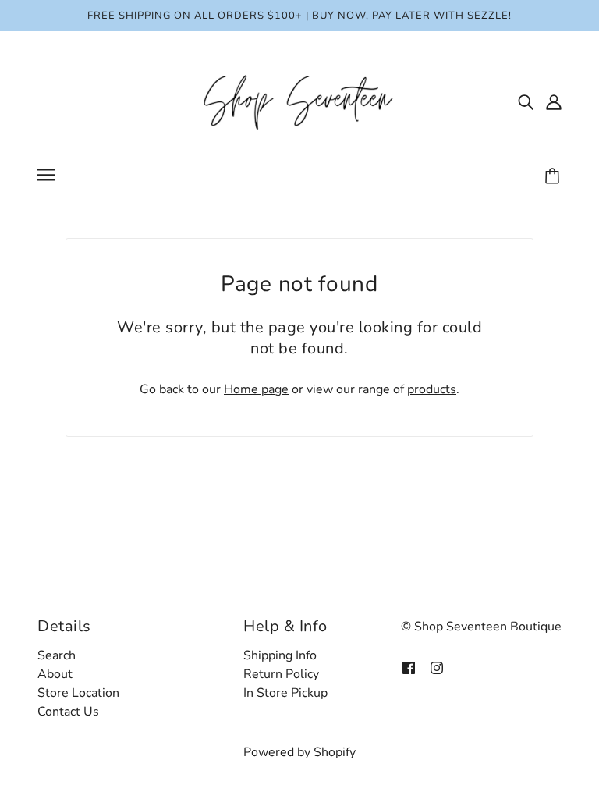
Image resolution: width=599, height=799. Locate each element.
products (431, 389)
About (55, 674)
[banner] (299, 100)
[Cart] (554, 177)
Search (56, 655)
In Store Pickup (285, 692)
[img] (526, 101)
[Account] (554, 101)
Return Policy (281, 674)
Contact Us (68, 711)
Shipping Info (280, 655)
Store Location (78, 692)
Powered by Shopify (299, 752)
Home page (256, 389)
